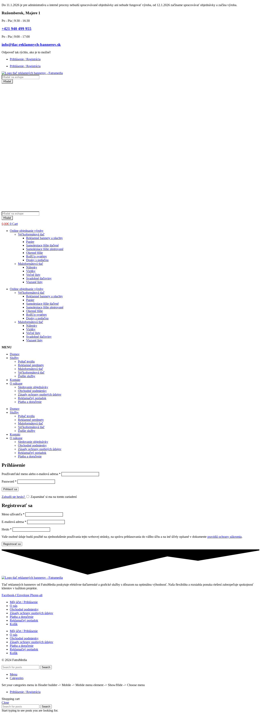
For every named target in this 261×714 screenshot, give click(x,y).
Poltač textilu (26, 361)
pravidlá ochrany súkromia (224, 536)
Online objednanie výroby (26, 230)
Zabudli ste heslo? (14, 496)
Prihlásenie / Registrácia (25, 59)
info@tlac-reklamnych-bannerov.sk (31, 44)
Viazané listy (34, 282)
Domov (15, 354)
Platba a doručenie (30, 402)
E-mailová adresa (14, 522)
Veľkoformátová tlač (31, 234)
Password (9, 481)
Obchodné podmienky (32, 391)
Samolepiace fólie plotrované (44, 249)
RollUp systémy (36, 256)
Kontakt (15, 380)
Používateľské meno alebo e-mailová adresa (31, 474)
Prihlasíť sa (10, 489)
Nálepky (31, 267)
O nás (13, 605)
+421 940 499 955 (16, 28)
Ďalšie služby (26, 376)
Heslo (7, 529)
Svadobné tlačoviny (39, 278)
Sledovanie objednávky (33, 387)
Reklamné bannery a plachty (44, 238)
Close (5, 702)
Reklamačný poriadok (32, 398)
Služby (14, 358)
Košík (14, 624)
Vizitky (30, 271)
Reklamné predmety (31, 365)
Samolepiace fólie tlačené (42, 245)
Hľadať (7, 81)
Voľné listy (33, 274)
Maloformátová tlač (30, 263)
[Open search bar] (4, 209)
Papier (30, 241)
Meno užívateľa (13, 514)
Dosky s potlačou (37, 260)
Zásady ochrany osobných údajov (39, 394)
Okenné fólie (34, 252)
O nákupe (16, 383)
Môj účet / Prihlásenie (24, 602)
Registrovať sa (12, 544)
